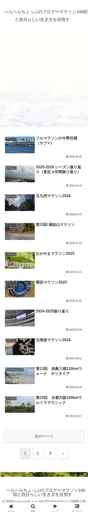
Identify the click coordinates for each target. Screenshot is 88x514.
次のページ (44, 436)
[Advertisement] (44, 80)
